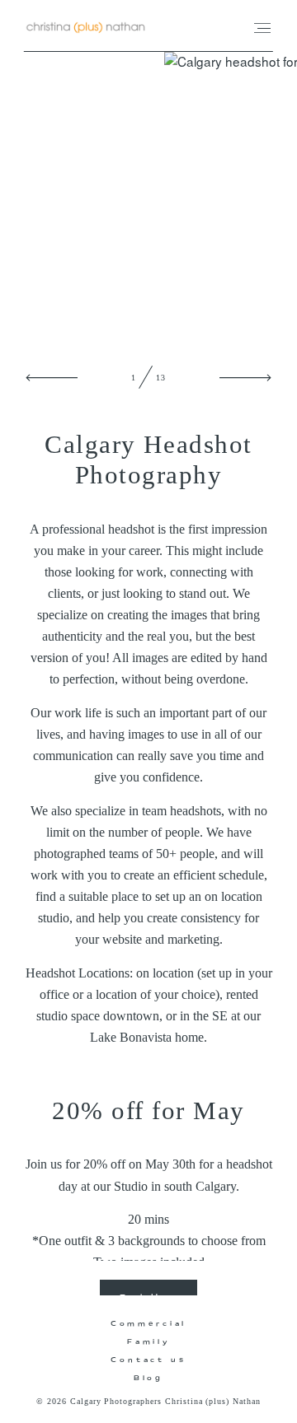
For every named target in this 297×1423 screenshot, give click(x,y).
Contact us (148, 1359)
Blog (148, 1377)
